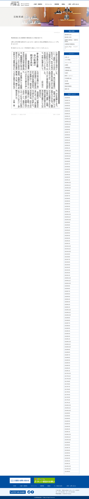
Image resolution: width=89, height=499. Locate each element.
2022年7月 (67, 227)
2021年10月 (68, 251)
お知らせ (67, 57)
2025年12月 (68, 118)
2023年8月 (67, 193)
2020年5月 (67, 296)
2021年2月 (67, 272)
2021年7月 (67, 259)
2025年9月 (67, 126)
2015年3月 (67, 458)
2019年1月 (67, 339)
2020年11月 (68, 280)
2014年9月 (67, 471)
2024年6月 (67, 166)
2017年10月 (68, 378)
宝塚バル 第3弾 (56, 114)
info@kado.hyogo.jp (66, 493)
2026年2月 (67, 113)
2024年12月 (68, 150)
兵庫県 (66, 65)
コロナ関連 (67, 59)
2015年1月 (67, 463)
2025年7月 (67, 132)
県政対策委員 (68, 86)
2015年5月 (67, 453)
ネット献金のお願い (58, 485)
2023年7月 (67, 195)
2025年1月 (67, 148)
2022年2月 (67, 240)
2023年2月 (67, 209)
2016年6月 (67, 418)
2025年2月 (67, 145)
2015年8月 (67, 445)
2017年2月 (67, 399)
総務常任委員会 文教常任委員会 (71, 40)
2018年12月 (68, 341)
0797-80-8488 (61, 492)
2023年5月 (67, 201)
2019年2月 (67, 336)
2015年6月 (67, 450)
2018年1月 (67, 370)
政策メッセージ (69, 75)
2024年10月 (68, 156)
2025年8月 (67, 129)
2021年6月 (67, 262)
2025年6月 (67, 134)
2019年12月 (68, 309)
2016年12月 (68, 405)
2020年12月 (68, 278)
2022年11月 (68, 217)
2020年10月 (68, 283)
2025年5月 (67, 137)
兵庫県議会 (67, 67)
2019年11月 (68, 312)
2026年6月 (67, 103)
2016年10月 (68, 410)
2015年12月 (68, 434)
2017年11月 (68, 376)
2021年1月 (67, 275)
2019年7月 (67, 323)
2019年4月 (67, 331)
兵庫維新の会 (68, 70)
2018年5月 (67, 360)
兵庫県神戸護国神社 (70, 44)
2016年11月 (68, 408)
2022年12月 (68, 214)
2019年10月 (68, 315)
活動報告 (67, 83)
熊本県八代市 (68, 37)
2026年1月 (67, 116)
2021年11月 (68, 248)
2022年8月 (67, 225)
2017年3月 (67, 397)
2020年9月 (67, 286)
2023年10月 (68, 187)
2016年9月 (67, 413)
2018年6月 (67, 357)
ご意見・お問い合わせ (73, 4)
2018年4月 (67, 362)
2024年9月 (67, 158)
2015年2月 (67, 461)
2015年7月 (67, 447)
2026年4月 (67, 108)
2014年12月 (68, 466)
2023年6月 (67, 198)
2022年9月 (67, 222)
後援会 (63, 4)
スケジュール (48, 4)
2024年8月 (67, 161)
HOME (14, 485)
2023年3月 (67, 206)
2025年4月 (67, 140)
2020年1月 (67, 307)
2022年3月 (67, 238)
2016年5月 (67, 421)
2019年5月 (67, 328)
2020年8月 (67, 288)
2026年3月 (67, 111)
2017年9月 (67, 381)
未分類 (66, 81)
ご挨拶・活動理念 (37, 4)
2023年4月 (67, 203)
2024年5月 (67, 169)
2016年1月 (67, 431)
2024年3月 (67, 174)
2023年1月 (67, 211)
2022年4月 (67, 235)
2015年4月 (67, 455)
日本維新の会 (68, 78)
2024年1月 (67, 180)
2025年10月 (68, 124)
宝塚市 (66, 73)
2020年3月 (67, 301)
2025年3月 (67, 142)
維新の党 (67, 89)
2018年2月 (67, 368)
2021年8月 (67, 256)
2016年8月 (67, 415)
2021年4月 (67, 267)
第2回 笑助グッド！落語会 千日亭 (18, 114)
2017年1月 (67, 402)
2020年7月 (67, 291)
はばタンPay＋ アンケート (71, 47)
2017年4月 (67, 394)
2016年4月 (67, 423)
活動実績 (56, 4)
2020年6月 (67, 293)
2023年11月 (68, 185)
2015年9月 (67, 442)
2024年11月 (68, 153)
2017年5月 (67, 392)
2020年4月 (67, 299)
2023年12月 (68, 182)
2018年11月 (68, 344)
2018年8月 (67, 352)
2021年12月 (68, 246)
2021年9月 (67, 254)
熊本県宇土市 (68, 34)
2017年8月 (67, 384)
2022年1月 (67, 243)
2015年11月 (68, 437)
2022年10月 (68, 219)
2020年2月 (67, 304)
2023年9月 (67, 190)
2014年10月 (68, 468)
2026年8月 (67, 97)
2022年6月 (67, 230)
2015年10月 (68, 439)
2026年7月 (67, 100)
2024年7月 (67, 164)
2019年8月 (67, 320)
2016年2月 (67, 429)
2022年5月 (67, 233)
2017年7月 (67, 386)
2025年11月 (68, 121)
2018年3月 (67, 365)
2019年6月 (67, 325)
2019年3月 (67, 333)
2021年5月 (67, 264)
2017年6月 (67, 389)
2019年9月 (67, 317)
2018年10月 (68, 346)
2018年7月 (67, 354)
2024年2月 (67, 177)
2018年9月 (67, 349)
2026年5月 (67, 105)
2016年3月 (67, 426)
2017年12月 (68, 373)
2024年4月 (67, 172)
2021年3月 (67, 270)
